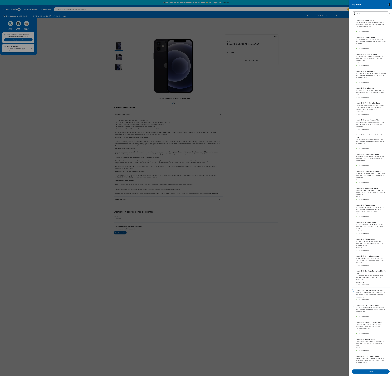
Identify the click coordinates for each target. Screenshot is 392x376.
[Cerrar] (388, 4)
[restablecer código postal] (354, 13)
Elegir (371, 371)
